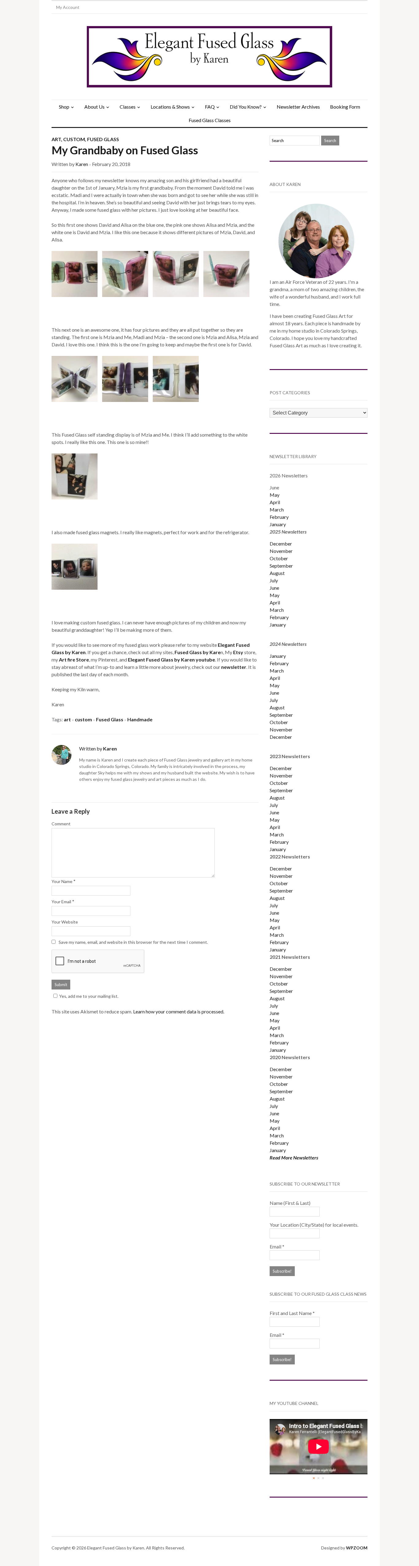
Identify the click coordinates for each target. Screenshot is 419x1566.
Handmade (139, 719)
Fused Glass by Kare (198, 652)
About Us (94, 107)
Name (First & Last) (290, 1203)
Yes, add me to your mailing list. (88, 996)
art (67, 719)
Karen (81, 164)
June (274, 588)
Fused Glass (103, 139)
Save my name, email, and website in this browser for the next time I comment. (133, 942)
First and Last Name (292, 1313)
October (279, 558)
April (275, 502)
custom (83, 719)
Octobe (278, 883)
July (274, 580)
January (278, 524)
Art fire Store (74, 659)
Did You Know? (246, 107)
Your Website (65, 921)
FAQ (210, 107)
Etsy (238, 652)
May (274, 495)
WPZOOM (356, 1547)
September (281, 566)
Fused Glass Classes (210, 120)
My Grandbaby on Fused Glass (125, 150)
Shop (64, 107)
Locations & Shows (170, 107)
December (281, 543)
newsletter (233, 667)
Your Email (61, 901)
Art (56, 139)
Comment (61, 823)
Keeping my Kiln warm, (75, 689)
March (277, 509)
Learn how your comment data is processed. (178, 1011)
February (279, 517)
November (281, 551)
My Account (67, 7)
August (277, 573)
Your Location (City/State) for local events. (314, 1225)
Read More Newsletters (294, 1157)
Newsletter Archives (298, 107)
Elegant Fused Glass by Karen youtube (171, 659)
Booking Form (345, 107)
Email (277, 1246)
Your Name (62, 881)
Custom (74, 139)
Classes (128, 107)
